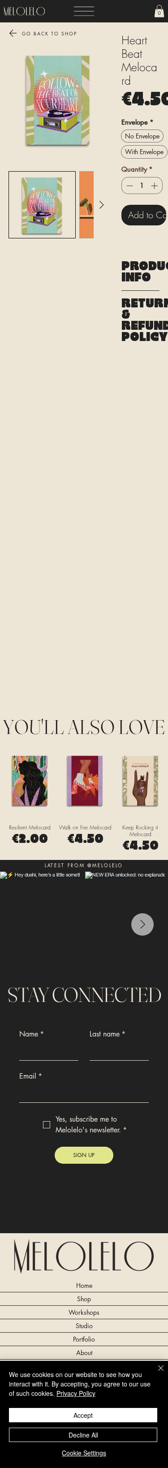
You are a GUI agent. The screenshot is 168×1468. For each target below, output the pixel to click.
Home (84, 1285)
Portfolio (84, 1339)
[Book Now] (134, 11)
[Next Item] (142, 924)
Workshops (84, 1312)
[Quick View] (29, 780)
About (84, 1352)
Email (30, 1076)
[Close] (155, 1373)
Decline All (83, 1434)
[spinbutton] (141, 185)
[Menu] (84, 11)
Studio (84, 1325)
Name (31, 1034)
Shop (84, 1299)
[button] (159, 11)
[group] (85, 798)
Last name (107, 1034)
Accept (83, 1415)
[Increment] (155, 185)
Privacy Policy (75, 1393)
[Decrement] (129, 185)
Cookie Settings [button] (84, 1452)
